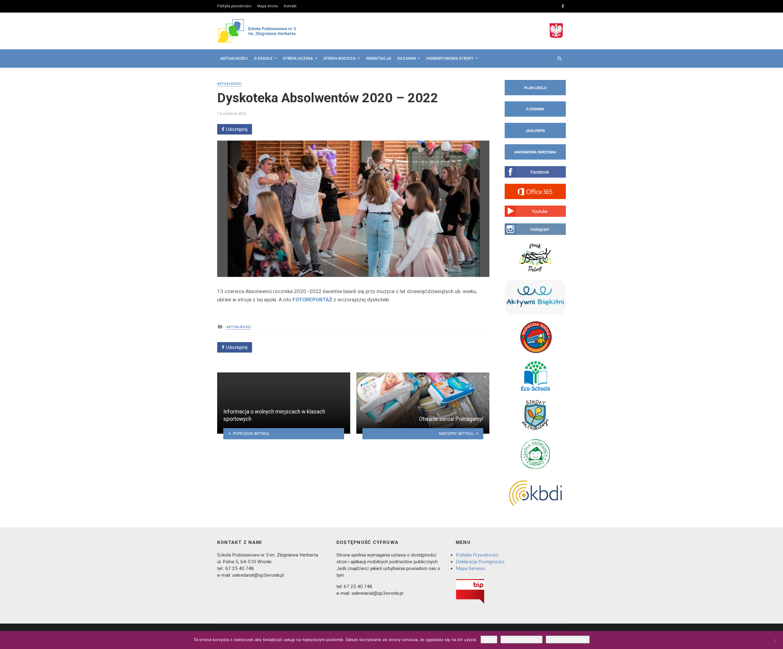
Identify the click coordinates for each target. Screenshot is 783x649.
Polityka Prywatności (477, 555)
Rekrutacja (378, 58)
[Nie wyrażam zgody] (775, 640)
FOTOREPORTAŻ (312, 299)
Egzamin (406, 58)
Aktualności (234, 58)
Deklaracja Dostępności (480, 561)
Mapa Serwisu (470, 568)
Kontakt (290, 6)
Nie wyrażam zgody (521, 639)
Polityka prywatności (234, 6)
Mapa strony (267, 6)
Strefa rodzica (339, 58)
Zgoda (489, 639)
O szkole (263, 58)
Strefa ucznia (298, 58)
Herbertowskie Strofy (449, 58)
